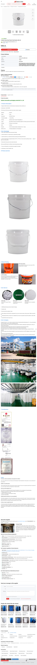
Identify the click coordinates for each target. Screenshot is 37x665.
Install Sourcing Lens (5, 660)
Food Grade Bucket (9, 646)
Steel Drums (17, 551)
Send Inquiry (9, 49)
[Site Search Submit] (24, 4)
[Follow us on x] (30, 659)
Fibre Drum (3, 646)
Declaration (28, 662)
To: (5, 588)
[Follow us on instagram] (32, 659)
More (1, 639)
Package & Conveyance (13, 6)
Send (7, 598)
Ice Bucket (29, 550)
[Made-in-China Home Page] (18, 1)
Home (2, 6)
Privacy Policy (32, 662)
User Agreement (23, 662)
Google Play (9, 659)
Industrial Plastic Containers (31, 634)
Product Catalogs (13, 632)
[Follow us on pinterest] (34, 659)
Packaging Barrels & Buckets (22, 6)
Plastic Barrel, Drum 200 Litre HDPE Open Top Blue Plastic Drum (4, 613)
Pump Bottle (29, 637)
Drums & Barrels (8, 551)
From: (5, 586)
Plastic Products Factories (13, 651)
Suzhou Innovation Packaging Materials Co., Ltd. (10, 41)
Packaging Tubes (12, 637)
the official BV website (21, 521)
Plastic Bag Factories (22, 651)
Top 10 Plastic (11, 655)
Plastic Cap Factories (30, 651)
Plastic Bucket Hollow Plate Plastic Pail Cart (13, 550)
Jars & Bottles (13, 551)
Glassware (19, 634)
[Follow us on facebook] (29, 659)
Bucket (2, 634)
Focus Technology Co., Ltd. (12, 662)
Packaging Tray (20, 637)
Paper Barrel (15, 646)
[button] (1, 1)
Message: (4, 591)
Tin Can (26, 550)
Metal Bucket (23, 550)
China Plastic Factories (5, 651)
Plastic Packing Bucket (5, 653)
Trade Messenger (15, 659)
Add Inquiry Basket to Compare (19, 34)
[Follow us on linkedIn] (26, 660)
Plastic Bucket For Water (13, 653)
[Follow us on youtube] (33, 659)
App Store (3, 659)
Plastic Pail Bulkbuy (23, 655)
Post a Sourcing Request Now (26, 598)
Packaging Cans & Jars (4, 637)
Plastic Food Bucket (4, 655)
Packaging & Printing (6, 6)
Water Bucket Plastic (21, 653)
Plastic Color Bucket (29, 653)
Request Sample (16, 51)
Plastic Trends (17, 655)
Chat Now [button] (28, 49)
